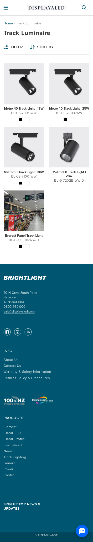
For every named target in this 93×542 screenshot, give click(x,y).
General (10, 463)
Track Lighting (15, 457)
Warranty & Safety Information (27, 371)
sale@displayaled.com (19, 311)
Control (9, 475)
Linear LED (12, 433)
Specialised (13, 445)
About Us (11, 359)
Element (10, 427)
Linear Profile (14, 438)
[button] (6, 7)
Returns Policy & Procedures (27, 377)
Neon (8, 451)
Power (9, 469)
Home (8, 23)
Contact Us (12, 365)
